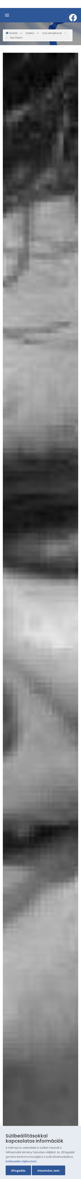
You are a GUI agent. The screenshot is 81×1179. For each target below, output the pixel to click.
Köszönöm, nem (48, 1171)
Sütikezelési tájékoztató (21, 1161)
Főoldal (13, 33)
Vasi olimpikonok (52, 33)
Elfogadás (18, 1171)
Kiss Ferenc (16, 37)
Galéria (30, 33)
